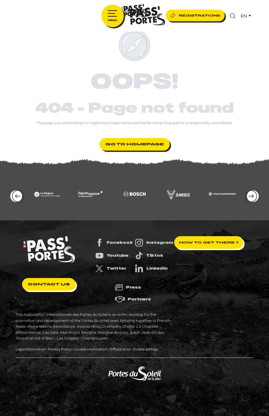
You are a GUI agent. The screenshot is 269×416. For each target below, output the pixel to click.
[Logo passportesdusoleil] (49, 249)
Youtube (117, 255)
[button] (232, 15)
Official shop (120, 349)
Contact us (49, 284)
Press (133, 287)
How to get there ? (209, 242)
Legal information (30, 349)
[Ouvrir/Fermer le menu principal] (112, 15)
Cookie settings (145, 349)
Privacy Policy (59, 349)
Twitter (116, 268)
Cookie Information (90, 349)
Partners (139, 299)
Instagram (159, 242)
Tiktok (154, 255)
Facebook (120, 242)
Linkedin (157, 268)
